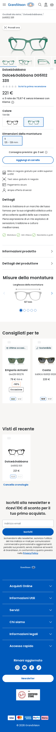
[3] (28, 310)
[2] (24, 310)
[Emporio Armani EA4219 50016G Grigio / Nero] (20, 399)
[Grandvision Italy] (31, 667)
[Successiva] (52, 293)
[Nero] (12, 122)
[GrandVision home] (28, 567)
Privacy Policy (30, 553)
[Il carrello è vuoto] (52, 4)
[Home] (21, 4)
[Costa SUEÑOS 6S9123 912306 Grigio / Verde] (43, 399)
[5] (35, 310)
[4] (31, 310)
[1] (21, 310)
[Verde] (34, 122)
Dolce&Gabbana (32, 14)
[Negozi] (46, 4)
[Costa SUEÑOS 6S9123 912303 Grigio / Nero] (50, 399)
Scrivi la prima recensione (32, 86)
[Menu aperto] (4, 4)
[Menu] (4, 293)
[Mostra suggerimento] (46, 152)
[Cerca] (40, 4)
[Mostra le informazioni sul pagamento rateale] (12, 102)
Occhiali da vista (11, 14)
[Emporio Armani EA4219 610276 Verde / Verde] (13, 399)
